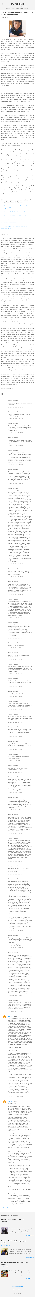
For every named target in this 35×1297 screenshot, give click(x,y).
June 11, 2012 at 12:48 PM (15, 594)
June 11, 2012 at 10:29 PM (15, 930)
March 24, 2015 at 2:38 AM (15, 1204)
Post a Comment (8, 1208)
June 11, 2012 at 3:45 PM (15, 749)
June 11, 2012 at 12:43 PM (15, 464)
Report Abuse (17, 1293)
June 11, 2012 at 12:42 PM (15, 407)
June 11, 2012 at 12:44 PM (15, 483)
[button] (33, 13)
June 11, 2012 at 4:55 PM (15, 861)
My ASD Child (17, 4)
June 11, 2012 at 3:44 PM (15, 686)
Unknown (10, 1016)
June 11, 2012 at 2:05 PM (15, 638)
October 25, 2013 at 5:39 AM (16, 1096)
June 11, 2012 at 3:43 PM (15, 648)
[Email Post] (2, 394)
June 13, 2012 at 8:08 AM (15, 995)
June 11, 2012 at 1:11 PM (15, 617)
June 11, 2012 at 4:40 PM (15, 833)
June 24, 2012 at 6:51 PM (15, 1011)
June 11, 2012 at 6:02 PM (15, 874)
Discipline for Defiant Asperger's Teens (16, 212)
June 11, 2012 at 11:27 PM (15, 948)
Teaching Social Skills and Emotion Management (18, 216)
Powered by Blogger (17, 1286)
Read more (30, 1235)
